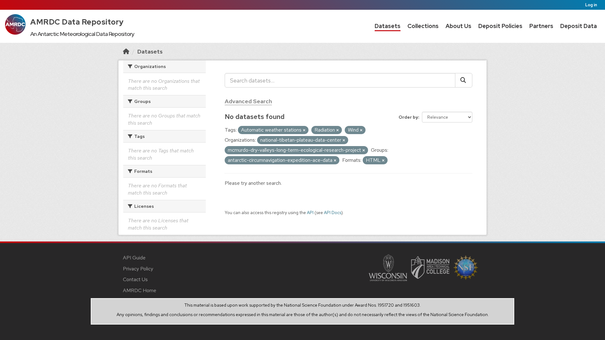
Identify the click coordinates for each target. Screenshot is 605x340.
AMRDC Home (139, 290)
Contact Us (135, 279)
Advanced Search (248, 101)
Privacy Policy (138, 268)
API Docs (332, 212)
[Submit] (463, 80)
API (310, 212)
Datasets (387, 26)
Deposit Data (578, 26)
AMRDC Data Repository (77, 22)
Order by (408, 117)
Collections (423, 26)
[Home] (126, 51)
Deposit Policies (500, 26)
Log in (591, 5)
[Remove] (304, 130)
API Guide (134, 257)
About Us (458, 26)
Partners (541, 26)
